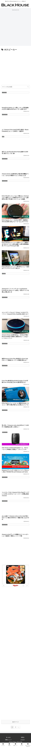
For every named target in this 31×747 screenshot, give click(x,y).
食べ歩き (8, 737)
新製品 (22, 737)
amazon (23, 739)
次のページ (15, 722)
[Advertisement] (15, 26)
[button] (28, 87)
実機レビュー (8, 739)
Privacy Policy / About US (15, 742)
